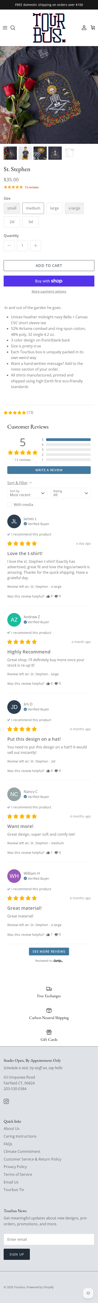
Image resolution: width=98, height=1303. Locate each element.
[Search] (15, 28)
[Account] (83, 28)
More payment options (49, 292)
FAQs (8, 1143)
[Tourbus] (49, 28)
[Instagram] (6, 1101)
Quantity (11, 235)
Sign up (17, 1254)
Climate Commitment (22, 1151)
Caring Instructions (20, 1136)
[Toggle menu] (5, 28)
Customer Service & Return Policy (32, 1159)
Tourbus (19, 1287)
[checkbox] (27, 504)
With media (23, 504)
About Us (12, 1128)
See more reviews (49, 951)
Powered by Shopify (40, 1287)
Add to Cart (49, 265)
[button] (18, 413)
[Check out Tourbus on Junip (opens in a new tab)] (58, 961)
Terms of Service (18, 1174)
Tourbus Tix (14, 1189)
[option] (49, 95)
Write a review (49, 470)
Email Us (11, 1182)
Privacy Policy (15, 1166)
